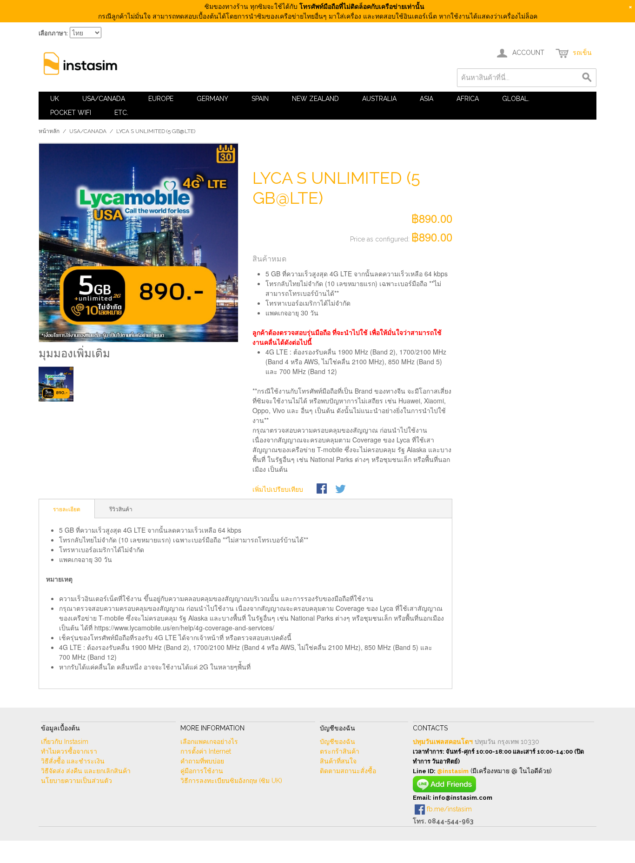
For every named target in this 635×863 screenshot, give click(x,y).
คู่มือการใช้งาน (201, 771)
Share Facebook (323, 489)
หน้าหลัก (49, 131)
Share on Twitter (341, 489)
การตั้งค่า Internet (205, 751)
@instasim (453, 771)
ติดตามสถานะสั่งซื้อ (348, 771)
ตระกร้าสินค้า (339, 751)
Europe (160, 98)
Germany (212, 98)
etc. (121, 112)
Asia (426, 98)
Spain (260, 98)
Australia (379, 98)
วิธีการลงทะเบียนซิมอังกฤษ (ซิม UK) (231, 780)
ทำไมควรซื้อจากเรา (69, 751)
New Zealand (315, 98)
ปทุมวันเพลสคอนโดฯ (443, 741)
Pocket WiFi (70, 112)
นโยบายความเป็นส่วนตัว (76, 780)
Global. (515, 98)
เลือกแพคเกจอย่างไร (209, 741)
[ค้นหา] (587, 77)
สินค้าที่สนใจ (338, 761)
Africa (467, 98)
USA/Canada (103, 98)
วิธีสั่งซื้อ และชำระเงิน (73, 761)
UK (54, 98)
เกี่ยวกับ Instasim (64, 741)
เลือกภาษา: (53, 33)
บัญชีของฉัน (337, 741)
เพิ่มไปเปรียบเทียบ (277, 489)
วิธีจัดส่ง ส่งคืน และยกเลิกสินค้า (86, 771)
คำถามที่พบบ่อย (202, 761)
